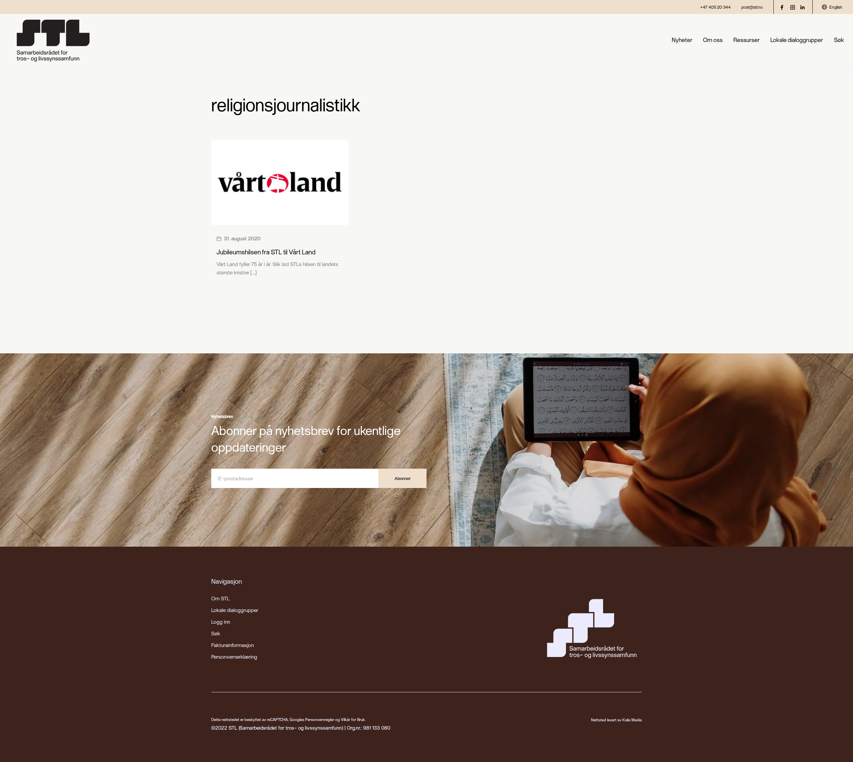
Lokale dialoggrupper (796, 40)
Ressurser (746, 40)
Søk (839, 40)
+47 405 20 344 (715, 7)
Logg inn (220, 621)
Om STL (220, 598)
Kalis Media (632, 719)
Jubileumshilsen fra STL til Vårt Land (266, 252)
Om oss (713, 40)
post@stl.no (752, 7)
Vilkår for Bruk (353, 719)
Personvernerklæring (234, 656)
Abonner (403, 478)
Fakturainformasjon (232, 645)
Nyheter (682, 40)
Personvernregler (319, 719)
